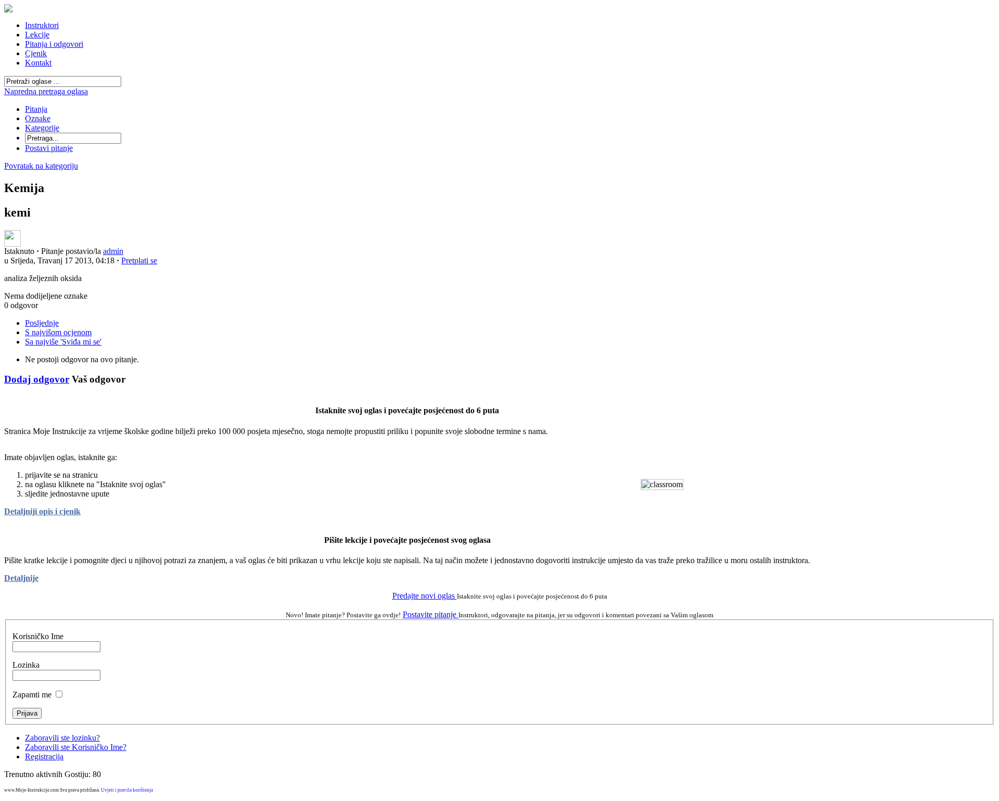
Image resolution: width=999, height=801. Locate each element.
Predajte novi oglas (424, 595)
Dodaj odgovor (36, 379)
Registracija (44, 756)
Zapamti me (32, 694)
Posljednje (42, 323)
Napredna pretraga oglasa (46, 91)
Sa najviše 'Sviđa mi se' (63, 341)
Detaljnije (21, 578)
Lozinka (26, 664)
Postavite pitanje (430, 614)
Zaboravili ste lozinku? (62, 737)
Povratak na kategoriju (41, 165)
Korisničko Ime (37, 636)
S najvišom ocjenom (58, 332)
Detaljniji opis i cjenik (42, 511)
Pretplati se (139, 260)
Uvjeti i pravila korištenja (127, 790)
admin (113, 251)
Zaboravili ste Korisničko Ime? (75, 747)
